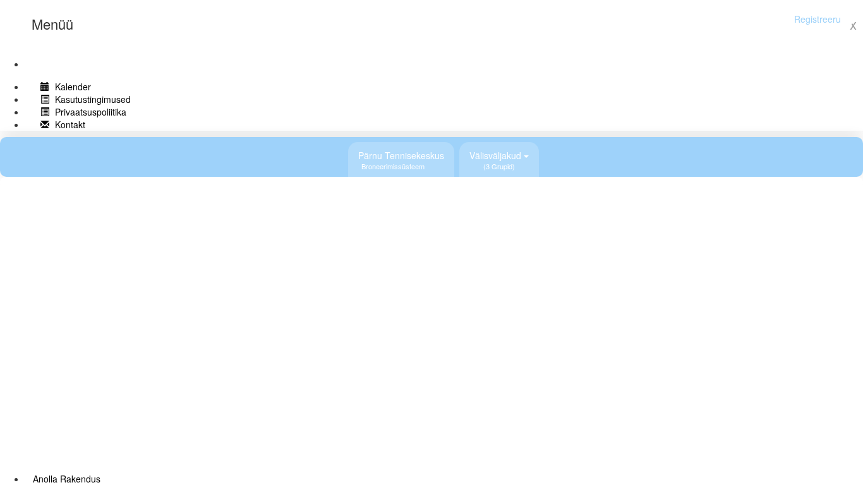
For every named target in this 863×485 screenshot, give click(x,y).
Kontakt (68, 124)
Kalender (71, 86)
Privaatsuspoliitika (89, 111)
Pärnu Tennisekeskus (401, 160)
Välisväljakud (496, 160)
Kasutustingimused (91, 99)
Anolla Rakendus (66, 478)
